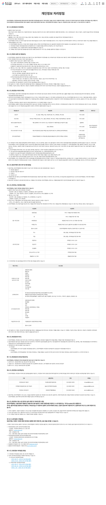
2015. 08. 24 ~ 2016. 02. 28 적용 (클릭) (21, 466)
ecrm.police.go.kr (31, 446)
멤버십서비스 (53, 3)
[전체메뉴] (103, 3)
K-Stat (73, 3)
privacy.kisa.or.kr (18, 430)
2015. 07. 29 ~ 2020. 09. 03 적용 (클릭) (21, 461)
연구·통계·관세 (27, 3)
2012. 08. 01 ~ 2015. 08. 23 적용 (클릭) (21, 464)
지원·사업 (37, 3)
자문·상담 (45, 3)
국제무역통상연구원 (64, 3)
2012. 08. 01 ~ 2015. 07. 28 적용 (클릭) (21, 459)
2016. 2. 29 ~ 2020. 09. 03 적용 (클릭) (21, 467)
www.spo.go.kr (33, 444)
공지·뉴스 (17, 3)
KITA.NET (6, 3)
